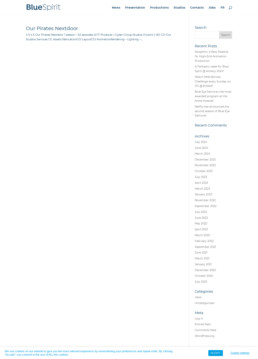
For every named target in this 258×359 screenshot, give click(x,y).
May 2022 (201, 223)
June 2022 (201, 217)
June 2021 (201, 252)
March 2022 (202, 235)
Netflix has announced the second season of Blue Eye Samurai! (212, 111)
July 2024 (201, 142)
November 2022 (205, 200)
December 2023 (205, 159)
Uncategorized (204, 303)
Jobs (212, 7)
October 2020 (204, 276)
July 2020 (201, 281)
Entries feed (202, 324)
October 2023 (204, 171)
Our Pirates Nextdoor (52, 28)
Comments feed (205, 330)
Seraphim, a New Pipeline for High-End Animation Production (211, 56)
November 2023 (205, 165)
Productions (159, 7)
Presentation (135, 7)
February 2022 (204, 241)
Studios (179, 7)
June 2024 (201, 148)
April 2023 (201, 183)
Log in (199, 318)
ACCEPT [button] (216, 353)
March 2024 (202, 153)
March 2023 (202, 188)
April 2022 (201, 229)
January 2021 (203, 264)
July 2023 (201, 177)
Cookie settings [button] (240, 352)
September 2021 (205, 247)
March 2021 (202, 258)
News (116, 7)
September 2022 (205, 206)
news (198, 297)
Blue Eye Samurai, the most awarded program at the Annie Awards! (213, 96)
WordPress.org (205, 336)
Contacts (197, 7)
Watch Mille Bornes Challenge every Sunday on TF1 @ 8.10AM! (213, 81)
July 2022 (201, 212)
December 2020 (205, 270)
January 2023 (203, 194)
